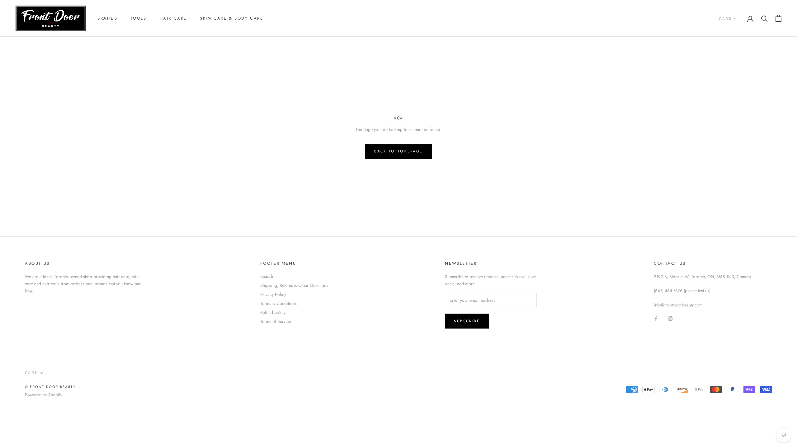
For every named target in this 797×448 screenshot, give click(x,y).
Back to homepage (398, 151)
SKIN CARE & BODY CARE (231, 18)
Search (266, 276)
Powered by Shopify (43, 395)
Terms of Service (275, 321)
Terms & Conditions (278, 303)
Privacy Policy (273, 294)
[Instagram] (670, 318)
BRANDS (107, 18)
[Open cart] (778, 18)
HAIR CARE (173, 18)
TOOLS (139, 18)
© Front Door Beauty (50, 386)
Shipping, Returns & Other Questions (294, 285)
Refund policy (272, 312)
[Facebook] (656, 318)
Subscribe (467, 321)
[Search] (764, 18)
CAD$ (725, 18)
